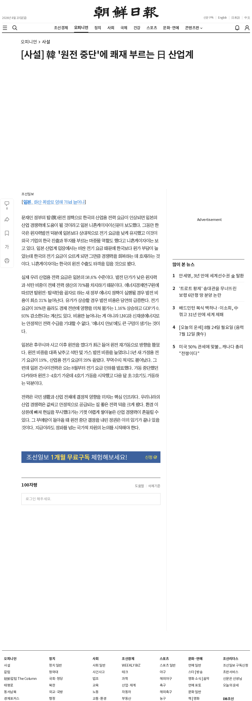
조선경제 (128, 659)
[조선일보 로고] (126, 11)
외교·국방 (56, 692)
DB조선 (228, 699)
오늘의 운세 (231, 685)
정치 (52, 659)
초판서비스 (230, 672)
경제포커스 (11, 698)
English (222, 17)
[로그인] (247, 28)
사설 (46, 42)
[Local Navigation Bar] (5, 28)
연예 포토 (194, 685)
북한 (52, 685)
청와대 (53, 672)
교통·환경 (100, 698)
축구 (163, 685)
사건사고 (99, 672)
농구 (163, 698)
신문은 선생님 (232, 678)
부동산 (126, 698)
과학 (125, 678)
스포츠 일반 (168, 665)
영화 (196, 698)
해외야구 (166, 678)
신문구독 (208, 17)
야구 (163, 672)
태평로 (8, 685)
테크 (125, 672)
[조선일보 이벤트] (90, 457)
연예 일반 (194, 665)
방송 (199, 672)
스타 (191, 672)
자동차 (126, 692)
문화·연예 (195, 659)
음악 (206, 678)
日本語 (235, 17)
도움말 (139, 486)
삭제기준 (154, 486)
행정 (52, 698)
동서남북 (10, 692)
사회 (96, 659)
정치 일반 (55, 665)
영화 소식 (194, 678)
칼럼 (7, 672)
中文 (247, 17)
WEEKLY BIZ (131, 665)
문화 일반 (194, 692)
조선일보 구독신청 (235, 665)
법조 (96, 678)
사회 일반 (99, 665)
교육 (96, 685)
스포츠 (164, 659)
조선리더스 (230, 659)
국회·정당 (56, 678)
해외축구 (166, 692)
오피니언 (29, 42)
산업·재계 (129, 685)
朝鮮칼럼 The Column (20, 678)
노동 (96, 692)
